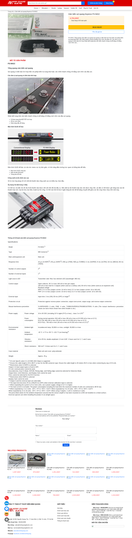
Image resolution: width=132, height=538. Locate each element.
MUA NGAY (97, 27)
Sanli (80, 8)
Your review (39, 425)
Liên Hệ (96, 8)
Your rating (66, 419)
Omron (36, 8)
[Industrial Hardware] (16, 2)
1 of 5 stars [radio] (60, 421)
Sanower (66, 8)
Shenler (53, 8)
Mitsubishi (45, 8)
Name (37, 435)
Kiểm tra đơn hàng (96, 3)
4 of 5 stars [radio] (69, 421)
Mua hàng (110, 2)
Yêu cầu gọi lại (97, 32)
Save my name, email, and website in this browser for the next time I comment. (59, 442)
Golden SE (74, 8)
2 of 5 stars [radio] (63, 421)
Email (69, 435)
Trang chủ (11, 11)
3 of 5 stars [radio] (66, 421)
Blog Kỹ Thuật (88, 8)
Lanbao (60, 8)
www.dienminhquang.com (20, 530)
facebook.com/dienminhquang (22, 533)
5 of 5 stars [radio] (72, 421)
